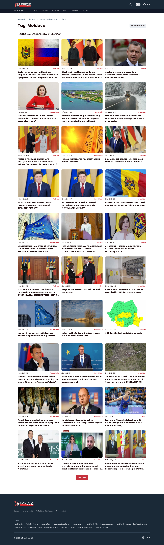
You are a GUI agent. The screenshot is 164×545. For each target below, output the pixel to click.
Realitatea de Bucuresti (123, 524)
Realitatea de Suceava (51, 527)
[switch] (138, 4)
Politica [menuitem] (45, 11)
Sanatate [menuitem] (76, 11)
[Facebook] (144, 4)
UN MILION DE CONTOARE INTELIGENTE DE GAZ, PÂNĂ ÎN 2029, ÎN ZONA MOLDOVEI (124, 291)
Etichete (32, 19)
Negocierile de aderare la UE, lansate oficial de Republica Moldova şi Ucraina (36, 334)
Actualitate (54, 112)
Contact (16, 511)
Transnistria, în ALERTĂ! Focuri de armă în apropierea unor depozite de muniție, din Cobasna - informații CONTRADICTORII (125, 379)
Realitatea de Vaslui (102, 527)
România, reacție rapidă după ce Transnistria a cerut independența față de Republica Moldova (81, 423)
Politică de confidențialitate (44, 511)
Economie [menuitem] (56, 11)
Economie (99, 112)
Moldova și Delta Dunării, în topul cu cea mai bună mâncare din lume (80, 334)
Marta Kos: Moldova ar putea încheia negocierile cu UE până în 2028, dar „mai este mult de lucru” (37, 118)
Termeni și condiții (27, 511)
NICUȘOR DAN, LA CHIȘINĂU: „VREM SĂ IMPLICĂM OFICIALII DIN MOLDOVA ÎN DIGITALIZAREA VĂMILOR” (79, 205)
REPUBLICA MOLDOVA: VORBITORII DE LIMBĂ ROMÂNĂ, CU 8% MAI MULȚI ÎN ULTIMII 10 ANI (125, 204)
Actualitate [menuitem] (33, 11)
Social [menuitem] (65, 11)
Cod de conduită (61, 511)
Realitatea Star (45, 524)
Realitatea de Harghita (68, 527)
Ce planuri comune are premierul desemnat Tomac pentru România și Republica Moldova (122, 75)
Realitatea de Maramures (85, 527)
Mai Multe (82, 477)
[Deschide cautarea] (130, 4)
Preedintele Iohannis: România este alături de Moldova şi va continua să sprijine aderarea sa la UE (81, 379)
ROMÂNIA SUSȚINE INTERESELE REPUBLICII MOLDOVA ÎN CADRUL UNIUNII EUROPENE (124, 160)
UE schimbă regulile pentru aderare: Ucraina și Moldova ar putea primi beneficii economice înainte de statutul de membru (81, 75)
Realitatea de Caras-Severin (61, 524)
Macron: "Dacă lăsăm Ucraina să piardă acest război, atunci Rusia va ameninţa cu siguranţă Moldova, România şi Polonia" (38, 379)
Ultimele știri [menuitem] (19, 11)
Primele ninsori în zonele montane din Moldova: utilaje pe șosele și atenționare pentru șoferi (124, 118)
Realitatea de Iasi (78, 524)
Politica (56, 68)
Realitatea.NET (18, 524)
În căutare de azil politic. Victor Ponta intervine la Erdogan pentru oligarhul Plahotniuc (35, 466)
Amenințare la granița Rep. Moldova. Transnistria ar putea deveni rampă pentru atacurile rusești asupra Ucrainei (38, 423)
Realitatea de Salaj (92, 524)
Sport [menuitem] (85, 11)
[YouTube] (148, 4)
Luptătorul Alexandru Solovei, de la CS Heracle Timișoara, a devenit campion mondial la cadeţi (123, 423)
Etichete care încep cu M (48, 19)
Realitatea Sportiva (32, 524)
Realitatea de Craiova (35, 527)
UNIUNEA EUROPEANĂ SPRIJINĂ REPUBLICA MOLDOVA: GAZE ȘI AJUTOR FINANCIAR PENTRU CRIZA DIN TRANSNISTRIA (37, 249)
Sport (144, 416)
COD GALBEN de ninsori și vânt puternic (123, 333)
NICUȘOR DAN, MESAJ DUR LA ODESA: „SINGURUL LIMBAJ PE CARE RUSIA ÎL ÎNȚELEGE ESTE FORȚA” (35, 205)
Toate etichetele (139, 25)
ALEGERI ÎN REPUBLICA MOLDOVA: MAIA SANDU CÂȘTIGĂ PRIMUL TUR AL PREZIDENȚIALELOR (123, 249)
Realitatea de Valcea (107, 524)
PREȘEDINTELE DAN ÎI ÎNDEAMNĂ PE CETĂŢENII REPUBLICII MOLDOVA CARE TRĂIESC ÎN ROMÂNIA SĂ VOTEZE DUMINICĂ (37, 162)
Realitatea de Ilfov (20, 527)
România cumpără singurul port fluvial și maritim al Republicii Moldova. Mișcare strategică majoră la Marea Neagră (80, 118)
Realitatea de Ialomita (140, 524)
